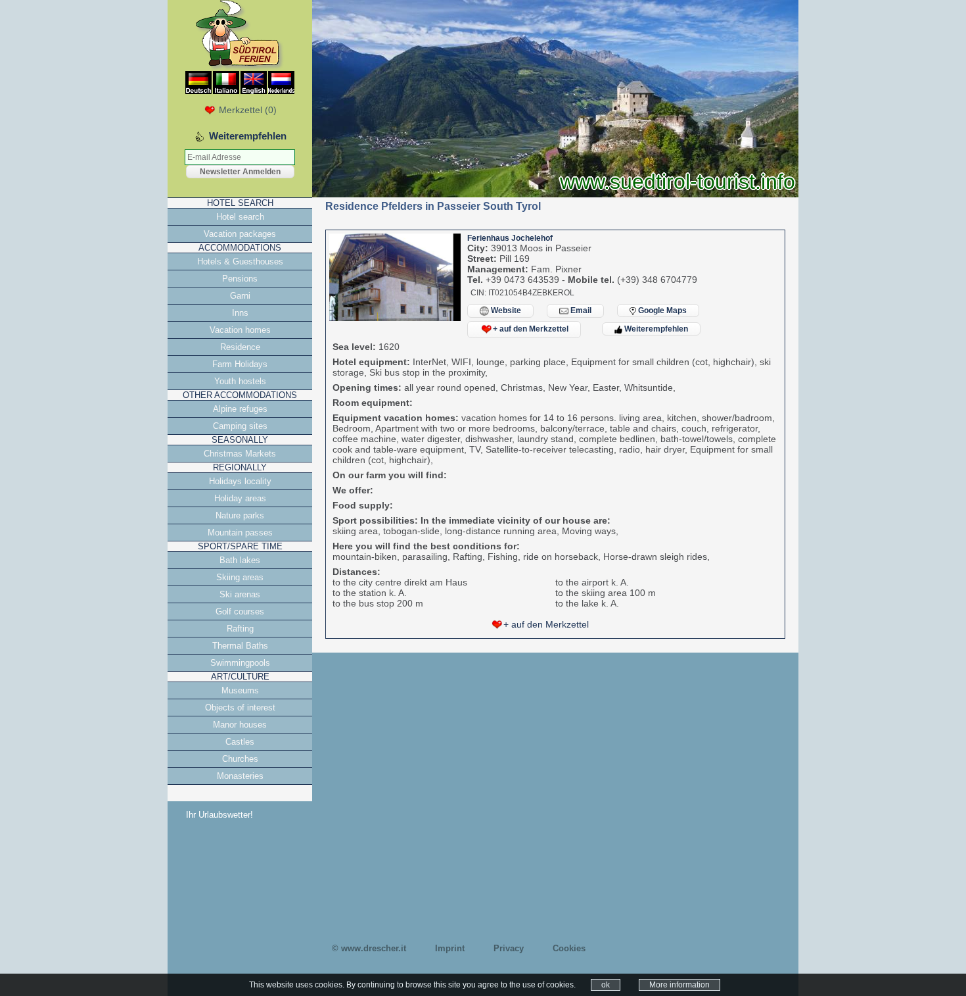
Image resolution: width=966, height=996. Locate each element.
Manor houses (240, 725)
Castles (239, 742)
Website (505, 310)
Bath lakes (239, 560)
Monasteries (240, 776)
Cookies (569, 948)
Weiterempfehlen (655, 329)
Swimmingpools (240, 663)
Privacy (509, 948)
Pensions (240, 279)
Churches (240, 759)
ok (605, 984)
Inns (240, 313)
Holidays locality (240, 481)
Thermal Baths (240, 646)
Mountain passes (240, 532)
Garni (240, 296)
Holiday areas (240, 498)
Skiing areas (240, 577)
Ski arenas (239, 594)
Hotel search (240, 217)
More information (679, 984)
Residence (240, 347)
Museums (240, 690)
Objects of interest (240, 707)
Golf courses (240, 611)
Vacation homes (240, 330)
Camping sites (240, 426)
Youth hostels (240, 381)
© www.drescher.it (369, 948)
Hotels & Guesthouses (240, 261)
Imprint (450, 948)
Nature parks (240, 515)
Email (579, 310)
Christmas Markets (240, 454)
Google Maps (661, 310)
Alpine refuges (240, 409)
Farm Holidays (239, 364)
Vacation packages (240, 234)
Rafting (240, 629)
